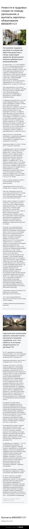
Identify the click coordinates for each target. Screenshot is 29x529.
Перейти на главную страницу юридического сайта (11, 499)
